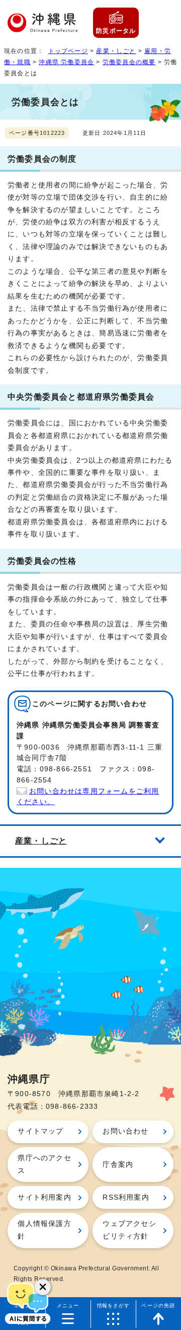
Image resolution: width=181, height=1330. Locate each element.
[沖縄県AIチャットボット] (27, 1302)
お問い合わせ (125, 1131)
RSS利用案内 (126, 1197)
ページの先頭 (158, 1305)
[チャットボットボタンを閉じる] (43, 1287)
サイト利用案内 (44, 1197)
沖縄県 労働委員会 (66, 62)
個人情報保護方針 (44, 1230)
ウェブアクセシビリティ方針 (129, 1230)
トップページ (68, 51)
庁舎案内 (118, 1164)
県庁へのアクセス (44, 1164)
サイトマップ (40, 1131)
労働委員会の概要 (129, 62)
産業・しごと (116, 51)
